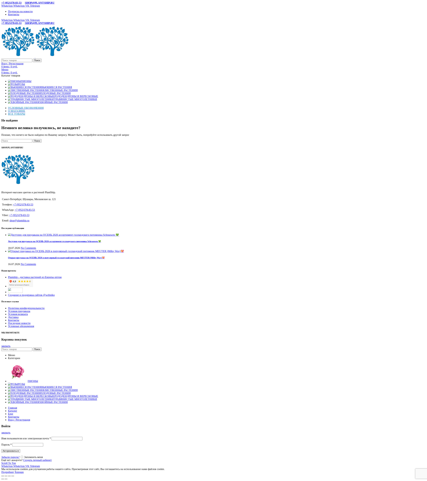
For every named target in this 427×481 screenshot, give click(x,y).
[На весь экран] (9, 476)
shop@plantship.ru (19, 220)
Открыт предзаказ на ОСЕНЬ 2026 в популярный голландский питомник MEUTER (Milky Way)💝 (56, 257)
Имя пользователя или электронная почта (26, 438)
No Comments (28, 248)
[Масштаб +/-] (12, 476)
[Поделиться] (6, 476)
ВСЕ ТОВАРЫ (16, 113)
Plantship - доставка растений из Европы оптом (35, 277)
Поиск (37, 60)
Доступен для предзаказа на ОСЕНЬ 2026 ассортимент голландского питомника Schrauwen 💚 (54, 241)
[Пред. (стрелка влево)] (2, 479)
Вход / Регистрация (19, 419)
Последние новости (19, 323)
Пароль (6, 444)
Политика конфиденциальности (26, 308)
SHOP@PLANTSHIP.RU (40, 2)
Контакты (13, 320)
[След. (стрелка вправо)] (6, 479)
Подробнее (7, 472)
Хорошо (19, 472)
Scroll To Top (8, 463)
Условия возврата (18, 314)
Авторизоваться (11, 451)
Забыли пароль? (10, 457)
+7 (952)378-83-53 (11, 2)
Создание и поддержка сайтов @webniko (31, 295)
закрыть (5, 346)
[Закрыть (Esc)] (2, 476)
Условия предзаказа (19, 311)
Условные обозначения (21, 326)
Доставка (13, 317)
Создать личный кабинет (37, 460)
